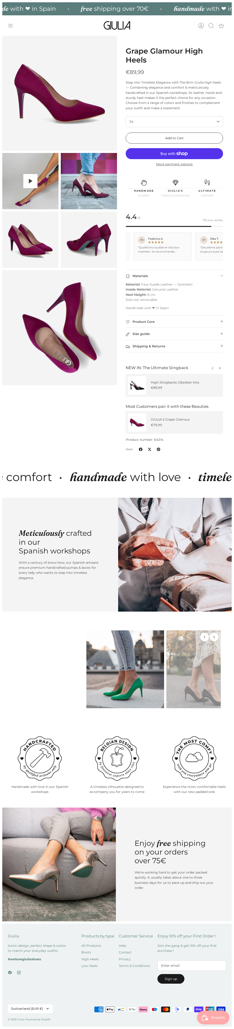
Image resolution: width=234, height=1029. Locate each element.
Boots (86, 949)
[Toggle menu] (13, 25)
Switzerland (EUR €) (27, 1005)
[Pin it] (158, 449)
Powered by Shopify (38, 1016)
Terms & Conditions (134, 962)
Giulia (20, 1016)
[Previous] (220, 367)
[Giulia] (117, 25)
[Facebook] (9, 969)
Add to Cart (174, 138)
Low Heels (89, 962)
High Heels (90, 956)
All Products (91, 942)
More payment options (174, 164)
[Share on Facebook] (140, 449)
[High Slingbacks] (137, 385)
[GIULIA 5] (137, 422)
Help (122, 942)
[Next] (212, 367)
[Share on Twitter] (149, 449)
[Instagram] (18, 969)
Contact (125, 949)
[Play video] (30, 181)
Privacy (125, 956)
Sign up (171, 975)
